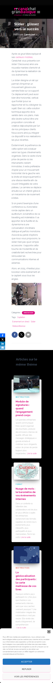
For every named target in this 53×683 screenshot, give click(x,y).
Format (19, 484)
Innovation (28, 312)
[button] (49, 631)
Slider (33, 322)
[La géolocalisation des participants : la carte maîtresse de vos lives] (26, 554)
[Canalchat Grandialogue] (25, 12)
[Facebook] (2, 335)
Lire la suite (32, 453)
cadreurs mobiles (24, 57)
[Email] (2, 348)
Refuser (26, 669)
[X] (2, 339)
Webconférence (18, 326)
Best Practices (22, 397)
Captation (21, 317)
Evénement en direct (20, 322)
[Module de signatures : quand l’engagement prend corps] (26, 384)
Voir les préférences (26, 676)
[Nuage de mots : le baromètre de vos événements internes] (26, 471)
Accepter (26, 662)
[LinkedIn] (2, 344)
